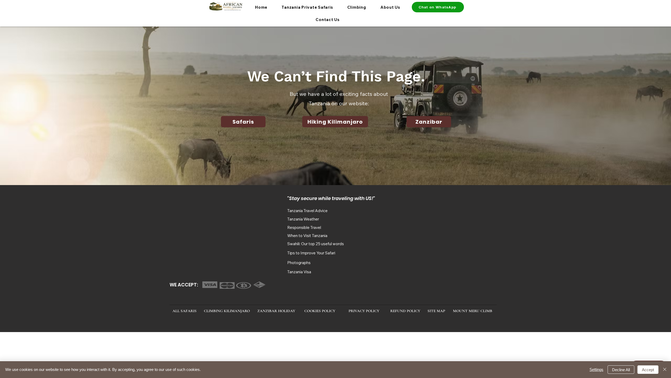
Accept (648, 370)
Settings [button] (596, 369)
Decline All (621, 370)
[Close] (665, 369)
